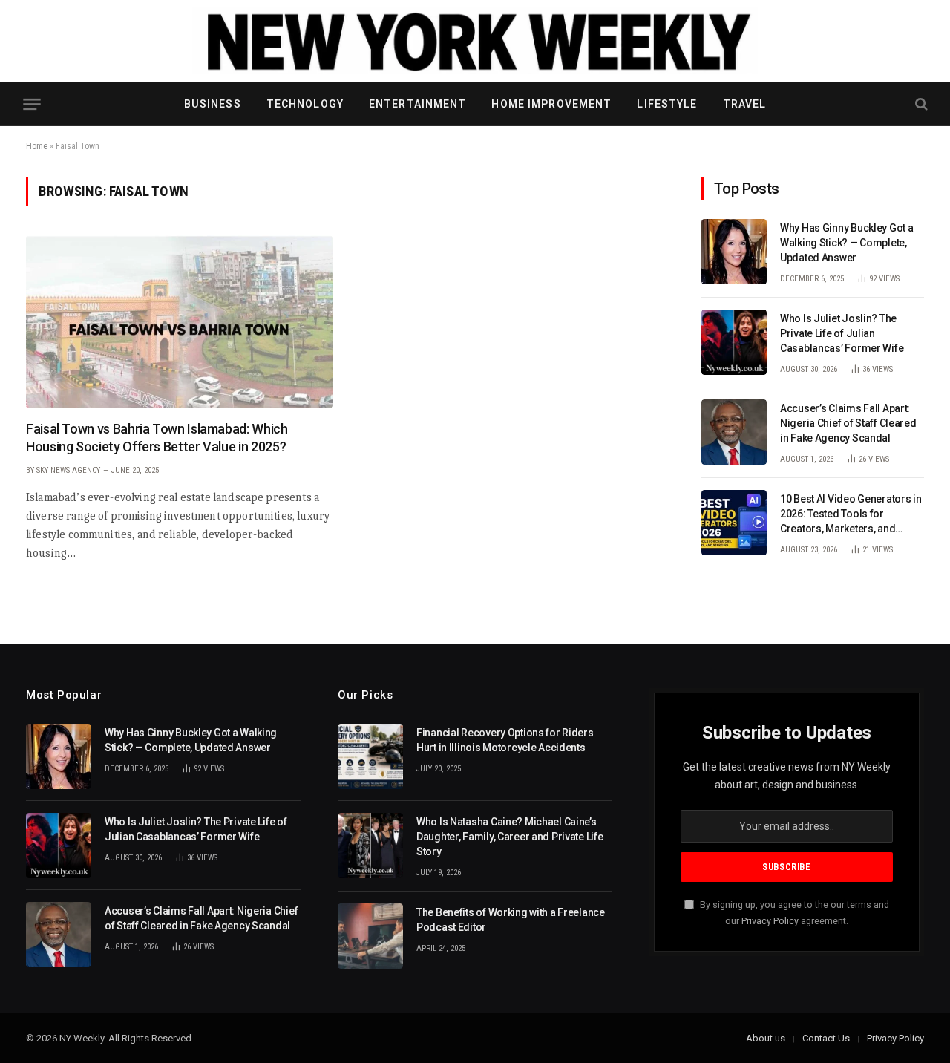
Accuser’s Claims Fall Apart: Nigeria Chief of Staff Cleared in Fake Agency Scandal (848, 423)
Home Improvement (551, 104)
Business (212, 104)
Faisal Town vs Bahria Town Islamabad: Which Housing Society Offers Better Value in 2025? (157, 437)
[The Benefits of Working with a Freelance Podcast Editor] (370, 936)
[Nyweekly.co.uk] (475, 41)
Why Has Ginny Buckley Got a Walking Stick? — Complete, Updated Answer (846, 243)
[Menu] (31, 104)
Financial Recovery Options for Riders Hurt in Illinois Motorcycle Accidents (505, 740)
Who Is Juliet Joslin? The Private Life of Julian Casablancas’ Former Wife (841, 333)
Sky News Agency (68, 470)
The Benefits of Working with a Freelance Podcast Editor (510, 919)
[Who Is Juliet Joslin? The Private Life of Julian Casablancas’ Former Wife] (734, 342)
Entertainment (418, 104)
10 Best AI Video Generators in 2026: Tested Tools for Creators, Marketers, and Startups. (851, 514)
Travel (745, 104)
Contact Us (826, 1038)
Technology (305, 104)
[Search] (920, 104)
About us (765, 1038)
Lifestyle (667, 104)
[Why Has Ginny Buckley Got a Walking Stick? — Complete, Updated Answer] (734, 251)
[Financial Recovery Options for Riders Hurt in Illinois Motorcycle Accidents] (370, 756)
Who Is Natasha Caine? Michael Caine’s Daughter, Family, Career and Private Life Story (509, 836)
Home (37, 146)
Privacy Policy (770, 920)
